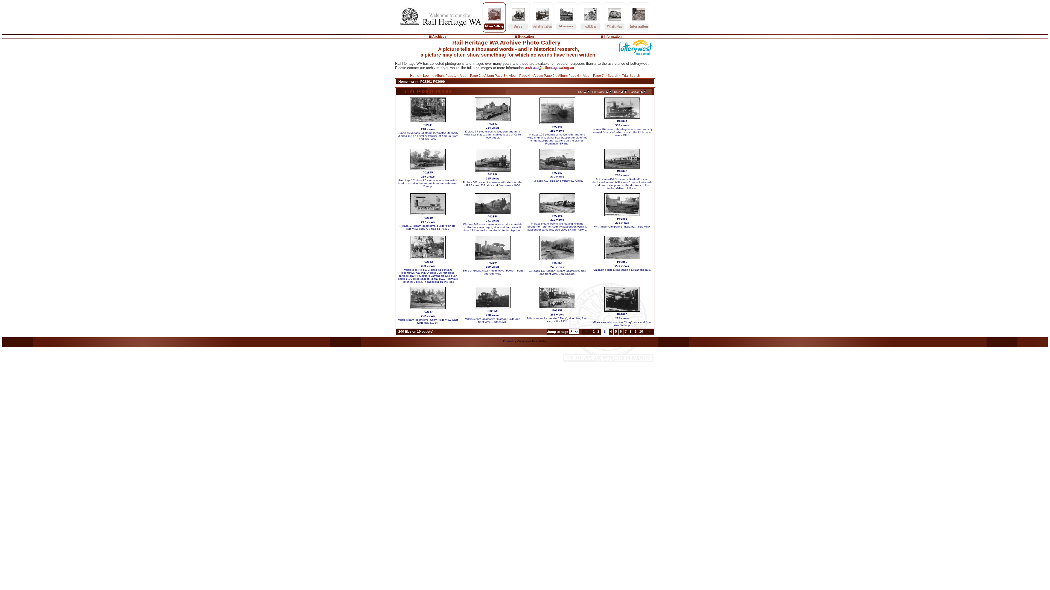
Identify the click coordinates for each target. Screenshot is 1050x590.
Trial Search (631, 76)
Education (526, 37)
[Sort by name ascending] (607, 92)
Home (414, 76)
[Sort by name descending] (610, 92)
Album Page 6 (568, 76)
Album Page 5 (544, 76)
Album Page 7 (593, 76)
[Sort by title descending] (588, 92)
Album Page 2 (470, 76)
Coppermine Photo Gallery (532, 341)
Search (613, 76)
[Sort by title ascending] (585, 92)
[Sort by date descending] (625, 92)
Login (427, 76)
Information (613, 37)
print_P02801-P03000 (428, 82)
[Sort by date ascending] (622, 92)
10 (641, 332)
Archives (439, 37)
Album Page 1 (445, 76)
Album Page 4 (519, 76)
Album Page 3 (494, 76)
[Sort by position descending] (645, 92)
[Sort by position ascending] (641, 92)
